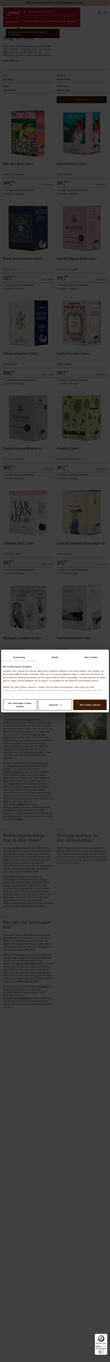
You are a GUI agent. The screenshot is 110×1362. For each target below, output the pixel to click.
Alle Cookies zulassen (90, 705)
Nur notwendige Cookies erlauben (20, 705)
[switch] (101, 1351)
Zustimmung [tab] (19, 657)
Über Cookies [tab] (91, 657)
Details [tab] (55, 657)
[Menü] (105, 1335)
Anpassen (53, 705)
